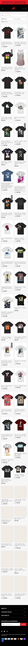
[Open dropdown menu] (25, 608)
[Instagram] (7, 631)
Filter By (5, 19)
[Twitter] (2, 631)
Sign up (23, 624)
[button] (21, 19)
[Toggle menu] (2, 8)
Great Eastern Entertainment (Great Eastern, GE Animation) (13, 635)
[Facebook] (4, 631)
